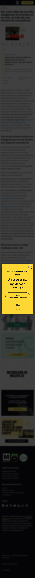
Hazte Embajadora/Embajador (18, 296)
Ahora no (17, 309)
